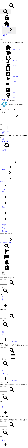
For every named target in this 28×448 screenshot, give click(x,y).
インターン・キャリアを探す (5, 26)
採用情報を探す (9, 32)
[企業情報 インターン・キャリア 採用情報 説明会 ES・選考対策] (2, 8)
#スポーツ (3, 334)
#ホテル (3, 298)
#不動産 (3, 370)
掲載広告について (4, 224)
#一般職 (3, 331)
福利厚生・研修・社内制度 (5, 190)
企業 (2, 273)
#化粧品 (3, 407)
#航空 (2, 405)
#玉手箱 (3, 439)
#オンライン (3, 402)
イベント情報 (3, 35)
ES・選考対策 (3, 274)
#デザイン (3, 301)
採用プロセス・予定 (4, 207)
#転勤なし (3, 333)
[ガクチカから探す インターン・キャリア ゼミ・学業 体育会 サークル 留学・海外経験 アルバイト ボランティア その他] (4, 429)
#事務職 (3, 373)
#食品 (2, 372)
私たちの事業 (3, 189)
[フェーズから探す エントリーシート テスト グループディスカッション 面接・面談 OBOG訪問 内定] (5, 428)
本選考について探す (6, 32)
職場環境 (3, 191)
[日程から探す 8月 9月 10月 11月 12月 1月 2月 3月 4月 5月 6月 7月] (3, 393)
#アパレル (3, 295)
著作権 (2, 227)
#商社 (2, 299)
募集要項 (3, 206)
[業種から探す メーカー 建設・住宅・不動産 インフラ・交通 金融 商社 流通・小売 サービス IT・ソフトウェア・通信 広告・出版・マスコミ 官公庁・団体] (4, 319)
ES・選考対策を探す (4, 34)
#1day (2, 406)
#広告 (2, 368)
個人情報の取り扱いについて (5, 231)
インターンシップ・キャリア (5, 131)
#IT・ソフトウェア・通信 (5, 374)
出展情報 (3, 133)
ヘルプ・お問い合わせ (4, 228)
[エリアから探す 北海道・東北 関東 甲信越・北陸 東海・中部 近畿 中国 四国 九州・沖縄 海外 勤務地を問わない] (4, 287)
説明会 (2, 272)
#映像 (2, 369)
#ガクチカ (3, 438)
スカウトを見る (3, 36)
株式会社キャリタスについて (5, 230)
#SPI (2, 437)
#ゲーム (3, 300)
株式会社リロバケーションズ (5, 99)
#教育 (2, 408)
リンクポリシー (3, 225)
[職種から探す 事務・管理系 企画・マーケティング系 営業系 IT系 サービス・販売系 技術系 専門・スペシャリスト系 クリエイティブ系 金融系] (4, 286)
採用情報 (3, 132)
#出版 (2, 296)
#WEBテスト (3, 440)
